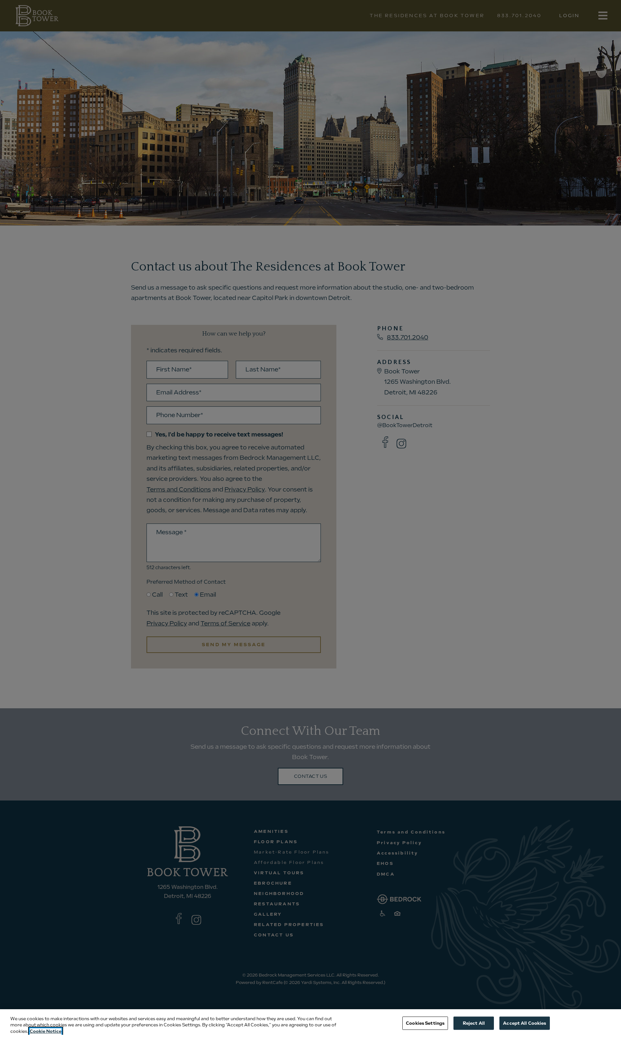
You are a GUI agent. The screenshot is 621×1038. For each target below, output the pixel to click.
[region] (310, 1023)
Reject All (474, 1023)
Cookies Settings (425, 1023)
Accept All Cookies (524, 1023)
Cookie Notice (45, 1031)
